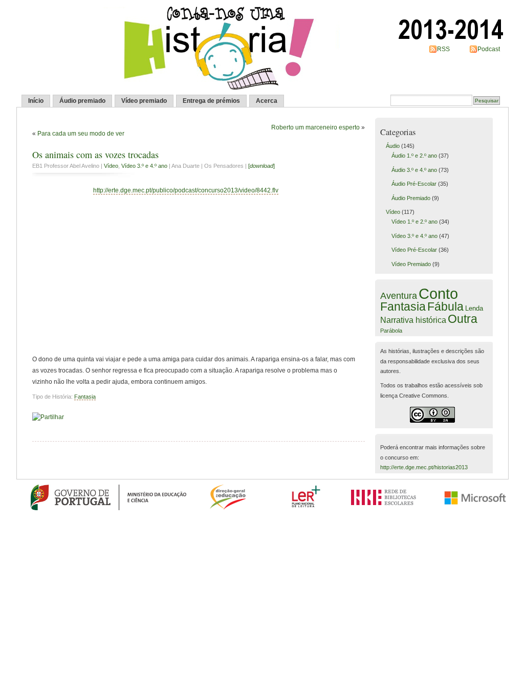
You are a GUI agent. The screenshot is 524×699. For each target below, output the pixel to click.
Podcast (488, 49)
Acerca (266, 100)
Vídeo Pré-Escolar (414, 250)
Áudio (393, 146)
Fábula (445, 306)
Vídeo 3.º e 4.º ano (144, 166)
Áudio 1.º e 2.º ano (414, 155)
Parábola (391, 330)
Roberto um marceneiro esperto (315, 127)
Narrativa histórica (413, 319)
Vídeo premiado (144, 100)
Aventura (398, 296)
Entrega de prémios (211, 100)
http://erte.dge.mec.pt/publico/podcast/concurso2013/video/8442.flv (185, 190)
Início (35, 100)
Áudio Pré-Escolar (413, 184)
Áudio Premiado (410, 198)
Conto (438, 293)
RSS (443, 49)
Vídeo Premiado (411, 264)
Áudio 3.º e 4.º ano (414, 170)
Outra (462, 318)
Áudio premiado (82, 100)
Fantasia (85, 397)
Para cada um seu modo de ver (80, 133)
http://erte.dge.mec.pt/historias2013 (424, 467)
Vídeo (111, 166)
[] (261, 166)
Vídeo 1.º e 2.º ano (414, 222)
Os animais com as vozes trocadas (95, 154)
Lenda (474, 308)
